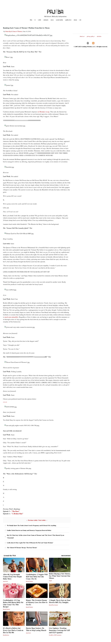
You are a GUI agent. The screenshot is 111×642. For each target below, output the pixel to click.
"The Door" (15, 511)
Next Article (42, 520)
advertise (99, 36)
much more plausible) (11, 317)
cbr (80, 20)
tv (35, 20)
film (31, 20)
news (52, 20)
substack (46, 20)
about (75, 20)
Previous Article (32, 520)
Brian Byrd (8, 31)
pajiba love (68, 20)
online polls (5, 402)
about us (82, 36)
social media (59, 20)
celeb (39, 20)
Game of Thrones (17, 31)
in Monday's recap (43, 112)
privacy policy (90, 36)
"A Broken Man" (17, 513)
